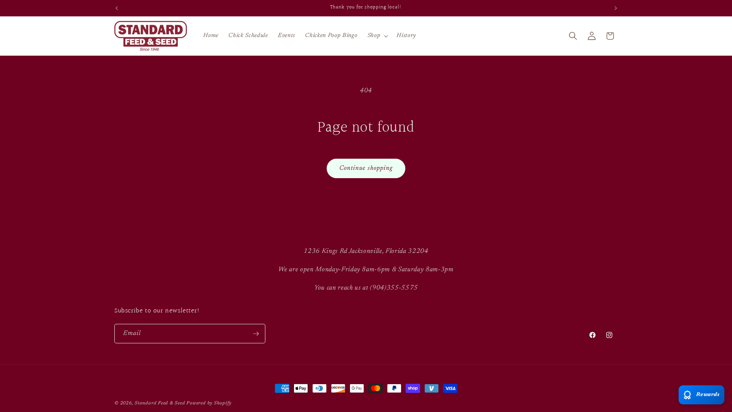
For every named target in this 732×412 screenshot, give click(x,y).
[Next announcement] (615, 8)
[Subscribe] (256, 334)
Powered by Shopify (208, 403)
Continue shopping (366, 168)
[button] (377, 36)
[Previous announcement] (116, 8)
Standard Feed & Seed (160, 403)
